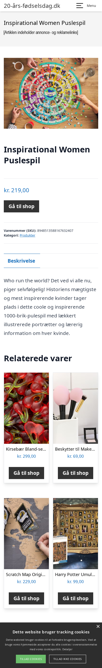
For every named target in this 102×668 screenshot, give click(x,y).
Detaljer (67, 649)
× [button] (98, 626)
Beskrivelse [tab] (21, 260)
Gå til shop (21, 206)
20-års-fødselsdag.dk (32, 5)
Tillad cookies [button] (31, 659)
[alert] (51, 645)
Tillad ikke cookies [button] (67, 659)
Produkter (27, 235)
